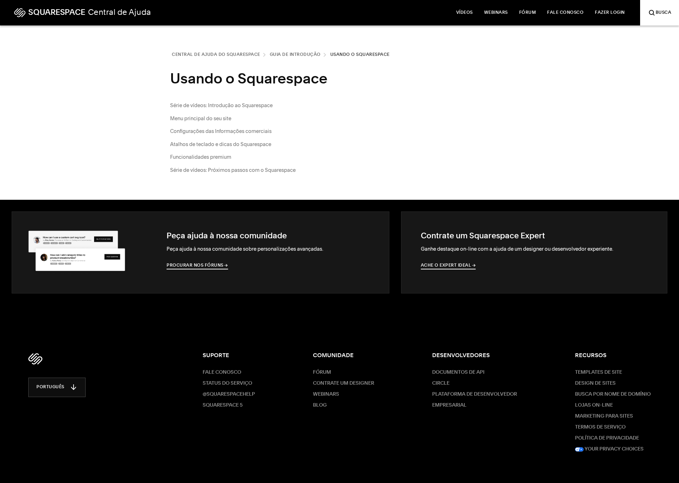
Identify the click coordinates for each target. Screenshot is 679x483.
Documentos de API (458, 372)
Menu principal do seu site (200, 118)
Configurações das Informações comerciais (221, 131)
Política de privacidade (607, 438)
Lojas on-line (594, 405)
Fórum (322, 372)
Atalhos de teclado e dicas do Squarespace (220, 144)
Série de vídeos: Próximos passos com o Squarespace (233, 170)
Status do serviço (227, 383)
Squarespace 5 (223, 405)
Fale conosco (222, 372)
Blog (320, 405)
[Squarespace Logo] (35, 359)
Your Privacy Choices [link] (614, 449)
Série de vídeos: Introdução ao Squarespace (221, 105)
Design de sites (595, 383)
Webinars (326, 394)
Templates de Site (598, 372)
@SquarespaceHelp (229, 394)
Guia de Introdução (295, 55)
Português (50, 387)
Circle (440, 383)
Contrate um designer (343, 383)
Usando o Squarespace (360, 55)
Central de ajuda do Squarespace (216, 55)
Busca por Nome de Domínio (613, 394)
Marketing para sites (604, 416)
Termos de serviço (600, 427)
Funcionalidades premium (200, 157)
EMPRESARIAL (449, 405)
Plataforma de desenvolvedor (474, 394)
